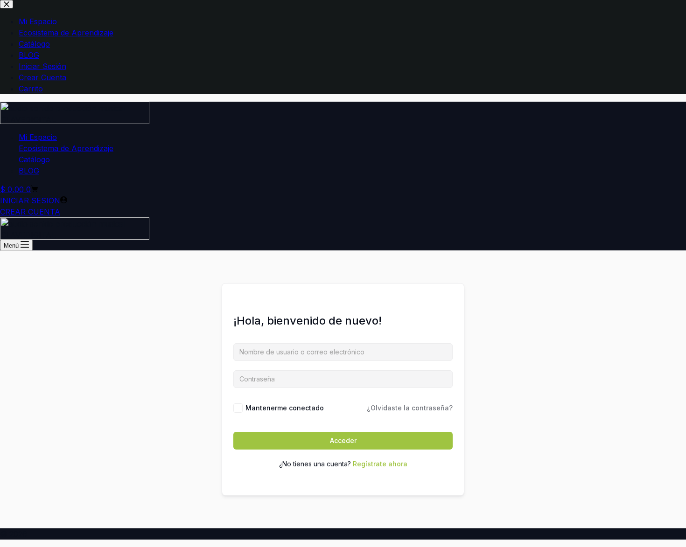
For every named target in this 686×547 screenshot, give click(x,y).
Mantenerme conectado (284, 408)
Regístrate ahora (380, 464)
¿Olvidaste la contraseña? (410, 408)
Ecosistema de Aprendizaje (66, 148)
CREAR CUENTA (30, 211)
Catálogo (34, 159)
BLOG (29, 170)
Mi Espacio (38, 137)
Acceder (343, 440)
